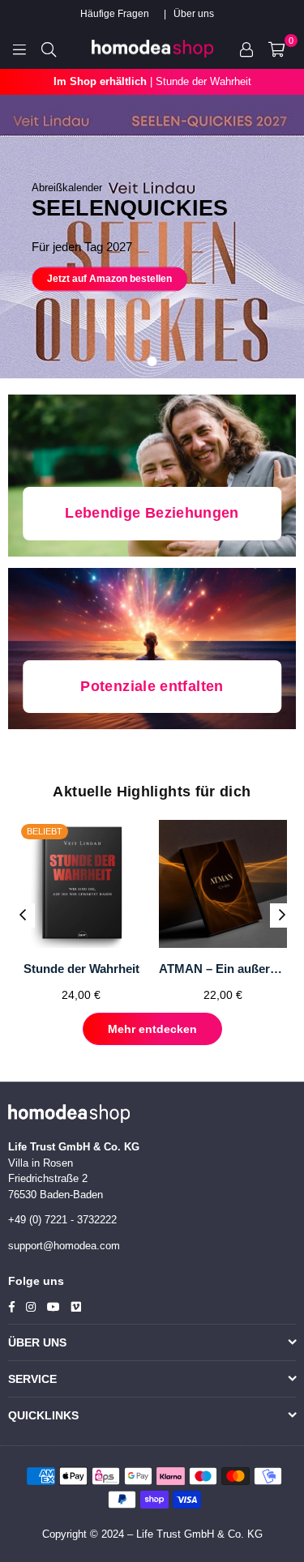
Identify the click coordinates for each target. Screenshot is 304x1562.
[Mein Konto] (246, 48)
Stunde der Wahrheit (81, 968)
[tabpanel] (152, 236)
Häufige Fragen (114, 13)
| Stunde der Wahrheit (152, 81)
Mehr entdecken (152, 1028)
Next (282, 915)
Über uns (193, 13)
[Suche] (48, 48)
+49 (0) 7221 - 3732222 (62, 1220)
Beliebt (44, 831)
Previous (23, 915)
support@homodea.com (64, 1246)
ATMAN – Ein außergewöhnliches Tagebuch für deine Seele (223, 968)
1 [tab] (152, 361)
